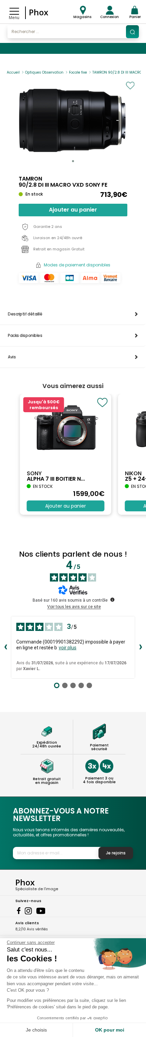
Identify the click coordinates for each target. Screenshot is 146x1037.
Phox (38, 12)
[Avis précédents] (5, 647)
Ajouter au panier (73, 210)
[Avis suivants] (140, 647)
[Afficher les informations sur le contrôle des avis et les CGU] (112, 599)
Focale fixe (78, 72)
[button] (73, 161)
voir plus (67, 647)
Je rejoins (116, 853)
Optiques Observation (44, 72)
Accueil (13, 72)
